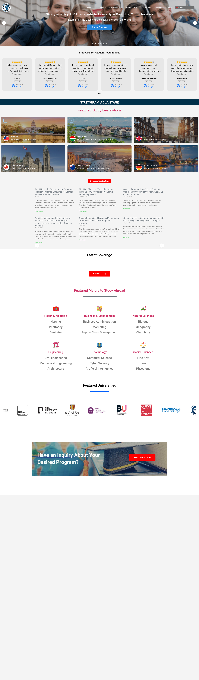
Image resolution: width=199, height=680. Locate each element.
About (169, 8)
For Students (99, 8)
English (180, 7)
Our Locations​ (146, 8)
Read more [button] (17, 74)
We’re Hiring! (159, 8)
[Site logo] (7, 7)
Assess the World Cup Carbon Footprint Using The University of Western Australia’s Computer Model (143, 192)
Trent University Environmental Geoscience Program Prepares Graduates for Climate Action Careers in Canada (55, 192)
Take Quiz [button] (99, 27)
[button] (4, 23)
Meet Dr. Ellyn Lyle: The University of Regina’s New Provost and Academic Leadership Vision (96, 192)
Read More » (39, 211)
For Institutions (114, 8)
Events (128, 8)
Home (89, 8)
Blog (135, 8)
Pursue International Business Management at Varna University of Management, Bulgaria (99, 220)
